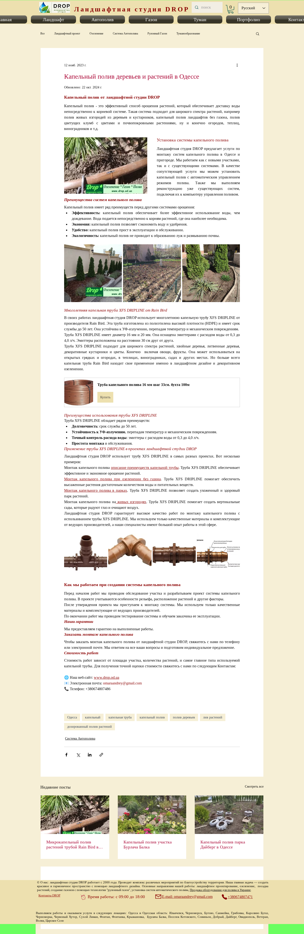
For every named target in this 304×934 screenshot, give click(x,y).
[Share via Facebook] (66, 754)
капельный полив (152, 717)
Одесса (72, 717)
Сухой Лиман (88, 917)
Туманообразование (188, 33)
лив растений (212, 717)
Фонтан (105, 917)
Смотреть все (254, 786)
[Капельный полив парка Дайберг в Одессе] (229, 814)
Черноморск (193, 913)
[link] (231, 9)
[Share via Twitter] (78, 754)
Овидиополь (246, 917)
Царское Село (55, 920)
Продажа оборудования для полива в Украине (220, 890)
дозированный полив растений (89, 726)
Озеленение (96, 33)
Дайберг (231, 917)
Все (42, 33)
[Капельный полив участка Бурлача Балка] (152, 814)
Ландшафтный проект (67, 33)
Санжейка (222, 913)
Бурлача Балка (156, 917)
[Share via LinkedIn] (89, 754)
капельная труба (120, 717)
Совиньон (204, 917)
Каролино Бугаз (257, 913)
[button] (53, 19)
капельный (92, 717)
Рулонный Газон (157, 33)
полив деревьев (184, 717)
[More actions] (237, 65)
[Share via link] (101, 754)
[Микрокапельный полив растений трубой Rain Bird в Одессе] (75, 814)
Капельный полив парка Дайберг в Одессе (222, 844)
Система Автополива (125, 33)
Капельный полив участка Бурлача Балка (148, 844)
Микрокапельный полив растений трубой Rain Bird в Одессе (72, 845)
